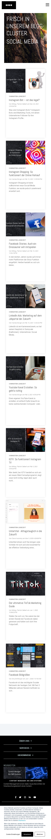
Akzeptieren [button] (27, 834)
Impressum (22, 820)
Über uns (24, 741)
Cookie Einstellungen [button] (13, 834)
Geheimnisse (24, 755)
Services (24, 748)
